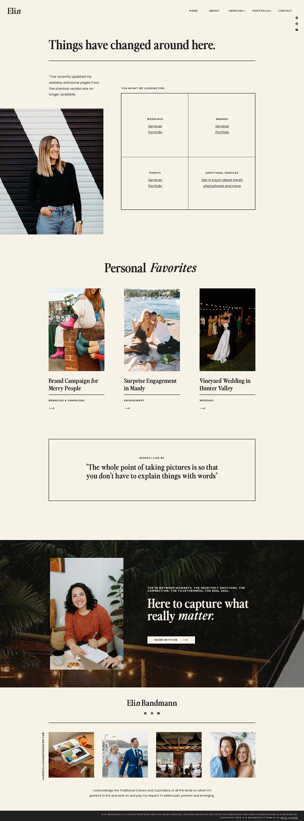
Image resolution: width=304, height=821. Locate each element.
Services (222, 126)
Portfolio (222, 132)
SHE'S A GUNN (289, 817)
